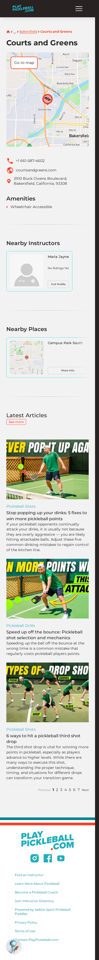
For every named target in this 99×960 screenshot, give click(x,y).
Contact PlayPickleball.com (37, 940)
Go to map (24, 62)
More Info (67, 370)
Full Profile (58, 284)
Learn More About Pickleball (37, 884)
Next (85, 790)
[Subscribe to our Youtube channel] (61, 859)
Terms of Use (25, 931)
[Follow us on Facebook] (48, 859)
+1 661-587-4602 (30, 160)
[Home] (23, 8)
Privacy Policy (26, 922)
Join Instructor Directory (34, 901)
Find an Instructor (29, 875)
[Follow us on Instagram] (35, 859)
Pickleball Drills (20, 625)
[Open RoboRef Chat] (13, 946)
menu (79, 8)
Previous (44, 790)
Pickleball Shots (21, 506)
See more (16, 422)
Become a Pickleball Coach (36, 892)
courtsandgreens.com (36, 170)
